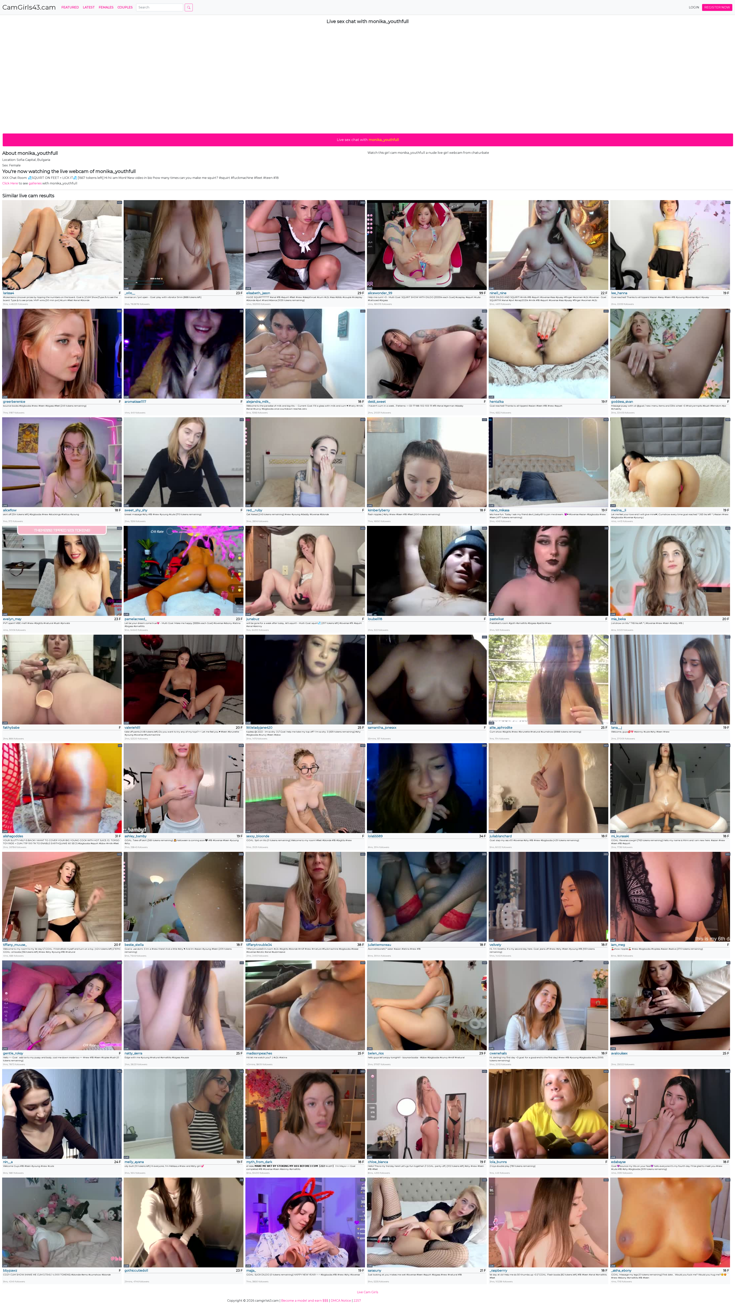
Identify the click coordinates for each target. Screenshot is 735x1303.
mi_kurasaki (620, 836)
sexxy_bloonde (257, 836)
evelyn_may (12, 619)
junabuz (252, 619)
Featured (70, 7)
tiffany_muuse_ (15, 945)
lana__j (616, 727)
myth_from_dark (259, 1162)
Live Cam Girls (367, 1292)
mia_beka (618, 619)
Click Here (10, 183)
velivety (495, 945)
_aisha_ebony (621, 1270)
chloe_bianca (378, 1162)
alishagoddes (13, 836)
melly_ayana (134, 1162)
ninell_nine (498, 293)
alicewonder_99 (380, 293)
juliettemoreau (379, 945)
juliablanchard (501, 836)
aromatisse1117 (135, 402)
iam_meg (618, 945)
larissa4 (8, 293)
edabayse (618, 1162)
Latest (89, 7)
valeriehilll (132, 727)
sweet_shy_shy (136, 510)
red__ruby (254, 510)
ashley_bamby (136, 836)
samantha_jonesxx (382, 727)
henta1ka (497, 402)
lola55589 (375, 836)
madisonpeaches (259, 1053)
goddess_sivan (622, 402)
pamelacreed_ (136, 619)
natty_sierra (133, 1053)
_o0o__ (130, 293)
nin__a (8, 1162)
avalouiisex (619, 1053)
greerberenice (14, 402)
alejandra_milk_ (258, 402)
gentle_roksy (13, 1053)
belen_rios (376, 1053)
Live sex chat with (368, 140)
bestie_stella (134, 945)
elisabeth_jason (258, 293)
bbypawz (10, 1270)
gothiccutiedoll (136, 1270)
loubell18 (375, 619)
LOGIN (694, 7)
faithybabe (11, 727)
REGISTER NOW (717, 7)
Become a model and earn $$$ (304, 1300)
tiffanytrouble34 (259, 945)
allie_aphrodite (501, 727)
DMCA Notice (341, 1300)
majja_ (251, 1270)
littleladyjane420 (259, 727)
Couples (125, 7)
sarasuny (374, 1270)
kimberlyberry (379, 510)
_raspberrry (498, 1270)
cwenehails (498, 1053)
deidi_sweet (377, 402)
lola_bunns (498, 1162)
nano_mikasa (499, 510)
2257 (357, 1300)
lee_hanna (619, 293)
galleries (35, 183)
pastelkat (497, 619)
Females (106, 7)
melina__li (618, 510)
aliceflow (9, 510)
